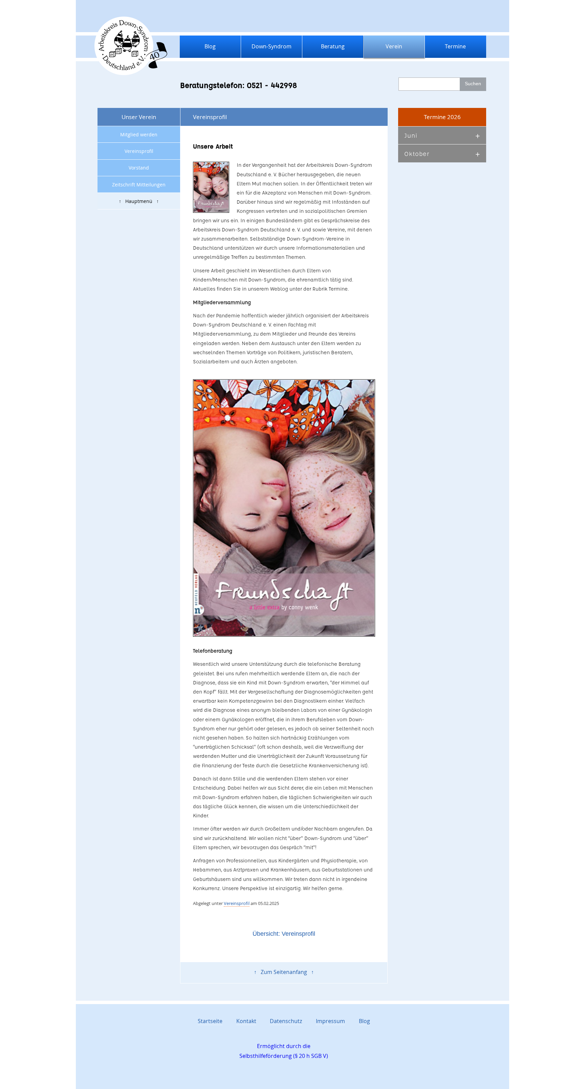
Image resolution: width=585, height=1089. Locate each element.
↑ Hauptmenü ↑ (139, 201)
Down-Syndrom (271, 46)
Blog (210, 46)
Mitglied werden (138, 134)
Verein (394, 46)
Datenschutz (286, 1021)
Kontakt (246, 1021)
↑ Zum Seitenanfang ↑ (284, 972)
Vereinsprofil (139, 151)
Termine (455, 46)
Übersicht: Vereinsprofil (284, 933)
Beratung (333, 46)
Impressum (330, 1021)
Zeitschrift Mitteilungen (139, 184)
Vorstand (139, 167)
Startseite (210, 1021)
